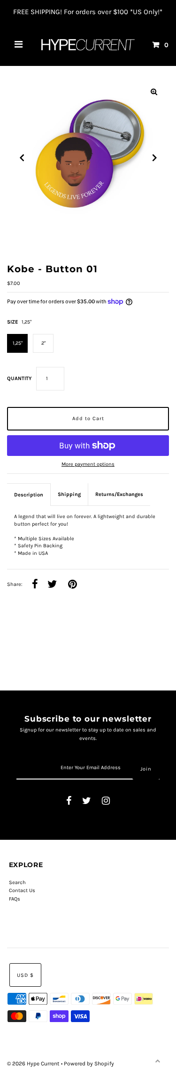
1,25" (18, 343)
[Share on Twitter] (52, 585)
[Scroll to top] (157, 1061)
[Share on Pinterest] (72, 585)
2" (43, 343)
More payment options (88, 464)
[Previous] (22, 157)
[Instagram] (106, 801)
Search (17, 882)
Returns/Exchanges (119, 494)
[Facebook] (68, 801)
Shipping (69, 494)
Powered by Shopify (89, 1063)
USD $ (25, 975)
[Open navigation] (19, 45)
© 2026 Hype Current (34, 1063)
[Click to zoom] (154, 91)
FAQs (14, 899)
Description (28, 495)
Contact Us (22, 890)
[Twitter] (86, 801)
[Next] (154, 157)
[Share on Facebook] (35, 585)
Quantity (19, 378)
